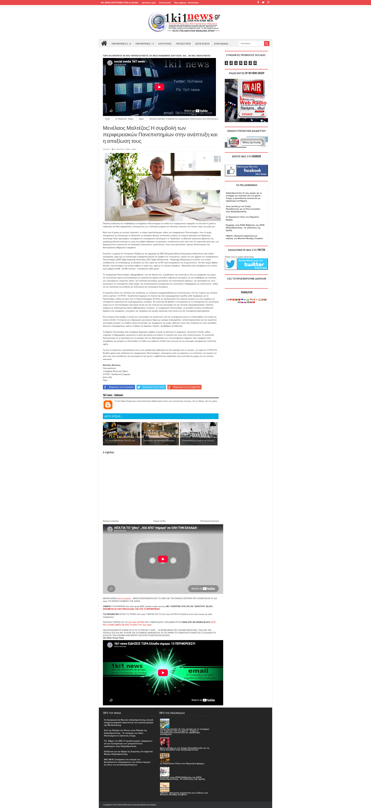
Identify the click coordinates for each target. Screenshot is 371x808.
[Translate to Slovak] (245, 302)
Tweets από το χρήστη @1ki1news (239, 257)
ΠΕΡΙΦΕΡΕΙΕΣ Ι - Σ (145, 43)
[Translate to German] (230, 300)
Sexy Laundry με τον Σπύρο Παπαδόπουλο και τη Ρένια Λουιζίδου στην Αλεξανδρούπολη (243, 209)
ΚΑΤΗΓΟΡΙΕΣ (165, 43)
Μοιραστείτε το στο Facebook (121, 387)
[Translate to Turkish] (233, 300)
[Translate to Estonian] (242, 300)
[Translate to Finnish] (245, 300)
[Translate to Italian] (253, 300)
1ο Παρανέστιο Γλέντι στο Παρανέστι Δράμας (182, 763)
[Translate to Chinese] (239, 300)
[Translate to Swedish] (248, 302)
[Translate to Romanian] (239, 302)
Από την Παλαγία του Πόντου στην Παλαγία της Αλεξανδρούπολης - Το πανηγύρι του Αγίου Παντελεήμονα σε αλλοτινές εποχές (125, 733)
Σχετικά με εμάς (149, 3)
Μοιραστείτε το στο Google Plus (186, 387)
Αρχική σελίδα (159, 521)
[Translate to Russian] (242, 302)
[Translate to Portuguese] (265, 300)
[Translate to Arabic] (236, 300)
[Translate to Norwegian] (262, 300)
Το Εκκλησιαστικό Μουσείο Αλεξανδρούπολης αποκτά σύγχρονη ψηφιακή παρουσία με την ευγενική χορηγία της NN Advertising (128, 722)
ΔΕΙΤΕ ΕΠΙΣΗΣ (202, 43)
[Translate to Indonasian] (251, 300)
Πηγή (105, 380)
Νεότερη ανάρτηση (111, 521)
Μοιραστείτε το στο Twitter (153, 387)
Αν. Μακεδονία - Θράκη (122, 149)
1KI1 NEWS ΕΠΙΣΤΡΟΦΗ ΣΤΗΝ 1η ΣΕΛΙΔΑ (119, 3)
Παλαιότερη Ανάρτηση (209, 521)
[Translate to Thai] (251, 302)
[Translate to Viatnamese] (253, 302)
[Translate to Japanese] (256, 300)
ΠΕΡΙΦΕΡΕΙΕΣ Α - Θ (121, 43)
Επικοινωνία (165, 3)
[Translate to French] (227, 300)
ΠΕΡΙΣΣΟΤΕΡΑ (183, 43)
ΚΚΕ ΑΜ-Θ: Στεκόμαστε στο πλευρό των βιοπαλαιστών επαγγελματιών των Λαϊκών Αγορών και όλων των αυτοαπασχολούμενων (127, 762)
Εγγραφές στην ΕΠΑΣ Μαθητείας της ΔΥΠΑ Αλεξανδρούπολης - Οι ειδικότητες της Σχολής (245, 227)
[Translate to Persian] (259, 300)
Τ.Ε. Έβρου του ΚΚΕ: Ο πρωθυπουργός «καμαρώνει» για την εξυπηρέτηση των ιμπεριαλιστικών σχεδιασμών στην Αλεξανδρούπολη (128, 743)
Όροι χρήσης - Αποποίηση (186, 3)
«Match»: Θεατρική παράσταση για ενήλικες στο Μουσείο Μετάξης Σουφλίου (184, 793)
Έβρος (134, 149)
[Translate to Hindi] (248, 300)
